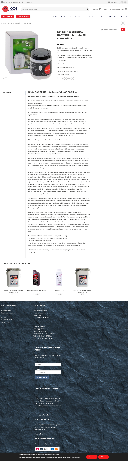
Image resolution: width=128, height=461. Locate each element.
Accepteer (92, 457)
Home (3, 23)
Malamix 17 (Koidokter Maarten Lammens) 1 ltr (82, 291)
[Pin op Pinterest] (68, 78)
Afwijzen (103, 457)
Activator (27, 23)
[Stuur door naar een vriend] (65, 78)
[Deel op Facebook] (58, 78)
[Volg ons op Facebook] (119, 2)
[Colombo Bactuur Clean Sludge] (36, 277)
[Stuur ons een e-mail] (125, 2)
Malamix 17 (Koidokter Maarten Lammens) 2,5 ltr (13, 291)
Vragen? (103, 16)
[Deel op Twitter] (62, 78)
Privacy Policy (37, 315)
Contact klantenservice (40, 313)
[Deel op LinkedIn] (72, 78)
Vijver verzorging (83, 16)
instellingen (76, 457)
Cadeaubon (95, 16)
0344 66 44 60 (6, 310)
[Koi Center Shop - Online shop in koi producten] (9, 9)
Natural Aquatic (65, 74)
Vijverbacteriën (14, 23)
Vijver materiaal (69, 16)
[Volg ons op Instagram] (122, 2)
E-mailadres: (38, 369)
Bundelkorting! (57, 16)
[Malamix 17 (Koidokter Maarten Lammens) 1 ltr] (82, 277)
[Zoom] (5, 78)
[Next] (93, 282)
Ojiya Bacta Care (59, 290)
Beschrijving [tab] (7, 92)
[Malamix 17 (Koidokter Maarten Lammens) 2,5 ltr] (13, 277)
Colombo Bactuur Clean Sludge (36, 290)
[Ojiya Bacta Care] (59, 277)
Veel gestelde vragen (40, 310)
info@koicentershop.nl (8, 313)
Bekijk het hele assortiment (117, 16)
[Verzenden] (87, 9)
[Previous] (2, 282)
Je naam (37, 362)
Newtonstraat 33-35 (8, 320)
